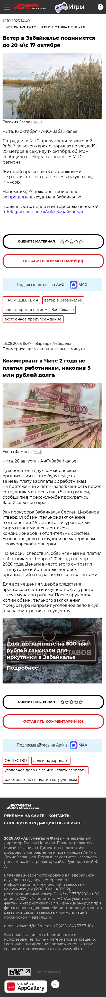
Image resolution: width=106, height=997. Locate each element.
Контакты (59, 815)
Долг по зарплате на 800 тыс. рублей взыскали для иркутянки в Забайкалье (48, 650)
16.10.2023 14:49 (16, 21)
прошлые (19, 197)
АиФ (37, 122)
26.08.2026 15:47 (17, 343)
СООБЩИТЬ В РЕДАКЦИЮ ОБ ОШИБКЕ (42, 823)
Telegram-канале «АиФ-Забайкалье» (44, 211)
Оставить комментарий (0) (53, 261)
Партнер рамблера (48, 971)
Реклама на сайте (24, 815)
